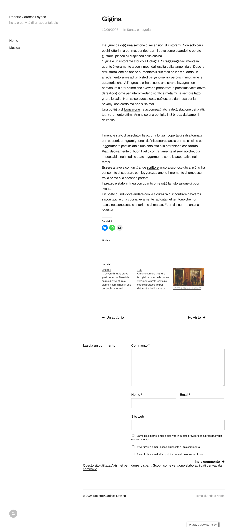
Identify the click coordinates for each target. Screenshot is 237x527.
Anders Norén (215, 495)
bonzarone (132, 109)
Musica (14, 48)
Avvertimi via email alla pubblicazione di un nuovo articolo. (170, 454)
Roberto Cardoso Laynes (27, 17)
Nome (136, 394)
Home (13, 40)
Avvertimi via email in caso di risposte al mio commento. (169, 447)
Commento (140, 345)
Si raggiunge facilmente (178, 61)
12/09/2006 (110, 30)
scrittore (153, 167)
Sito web (137, 416)
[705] (155, 279)
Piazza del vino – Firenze (187, 288)
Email (185, 394)
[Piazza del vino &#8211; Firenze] (188, 277)
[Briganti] (119, 279)
